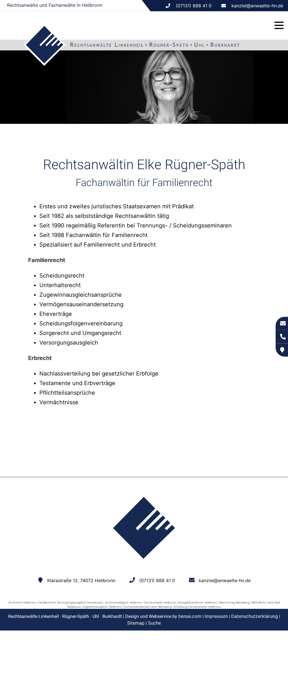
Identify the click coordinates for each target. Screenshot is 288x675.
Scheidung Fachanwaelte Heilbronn (197, 606)
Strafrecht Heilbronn (22, 602)
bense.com (189, 616)
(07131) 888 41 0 (157, 580)
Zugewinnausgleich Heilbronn (102, 606)
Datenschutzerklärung (254, 616)
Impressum (216, 616)
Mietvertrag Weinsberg (234, 602)
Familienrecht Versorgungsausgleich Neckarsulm (70, 602)
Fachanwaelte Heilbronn (160, 602)
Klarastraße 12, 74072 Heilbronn (81, 580)
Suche (154, 623)
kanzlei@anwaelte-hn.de (257, 5)
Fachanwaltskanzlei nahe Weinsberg (147, 606)
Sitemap (136, 623)
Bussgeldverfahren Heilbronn (197, 602)
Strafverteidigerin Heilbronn (123, 602)
